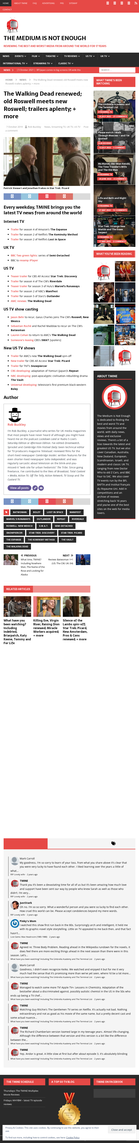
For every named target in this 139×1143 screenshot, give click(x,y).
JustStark (26, 902)
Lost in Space (55, 512)
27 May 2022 (105, 210)
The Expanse (13, 539)
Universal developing (24, 384)
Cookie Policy (72, 1137)
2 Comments (119, 241)
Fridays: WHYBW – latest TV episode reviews (23, 1102)
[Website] (35, 488)
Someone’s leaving (22, 340)
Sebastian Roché (21, 326)
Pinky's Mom (28, 921)
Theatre (51, 56)
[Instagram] (122, 3)
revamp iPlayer (29, 260)
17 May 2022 (105, 241)
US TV (89, 56)
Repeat (61, 519)
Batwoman (20, 512)
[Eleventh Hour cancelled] (125, 356)
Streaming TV (41, 63)
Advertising (48, 3)
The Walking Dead (17, 546)
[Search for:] (117, 69)
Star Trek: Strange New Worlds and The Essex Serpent (111, 229)
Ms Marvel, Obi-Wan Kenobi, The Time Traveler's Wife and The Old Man (114, 167)
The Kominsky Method (41, 539)
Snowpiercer (14, 532)
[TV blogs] (69, 1112)
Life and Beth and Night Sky (112, 199)
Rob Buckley (34, 126)
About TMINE (20, 3)
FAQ (35, 3)
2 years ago (32, 874)
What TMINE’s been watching (109, 82)
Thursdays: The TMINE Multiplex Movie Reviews (21, 1092)
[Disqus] (47, 695)
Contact (7, 9)
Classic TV (64, 63)
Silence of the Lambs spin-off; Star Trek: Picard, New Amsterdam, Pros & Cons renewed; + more (75, 630)
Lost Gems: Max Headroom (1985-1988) (28, 936)
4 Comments (119, 179)
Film (34, 56)
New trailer (18, 361)
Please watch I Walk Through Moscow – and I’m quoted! (113, 136)
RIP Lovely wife (17, 874)
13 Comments (120, 210)
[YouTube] (129, 3)
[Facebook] (107, 3)
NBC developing (20, 376)
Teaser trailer (19, 276)
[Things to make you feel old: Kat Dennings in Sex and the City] (125, 271)
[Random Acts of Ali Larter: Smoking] (104, 271)
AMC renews (18, 301)
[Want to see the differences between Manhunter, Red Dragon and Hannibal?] (104, 356)
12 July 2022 (105, 147)
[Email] (41, 488)
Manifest (75, 512)
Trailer (15, 229)
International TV (14, 63)
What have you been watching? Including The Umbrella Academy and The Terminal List (51, 959)
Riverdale (78, 519)
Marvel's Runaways (18, 519)
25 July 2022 (105, 116)
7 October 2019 (14, 126)
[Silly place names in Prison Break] (104, 335)
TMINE (24, 880)
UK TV (103, 56)
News (6, 56)
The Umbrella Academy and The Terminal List (114, 105)
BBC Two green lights (24, 255)
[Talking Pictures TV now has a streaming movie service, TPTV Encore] (125, 313)
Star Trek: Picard (71, 532)
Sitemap (73, 3)
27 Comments (120, 116)
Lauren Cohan (19, 335)
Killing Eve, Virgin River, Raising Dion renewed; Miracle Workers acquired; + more (46, 628)
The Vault (67, 539)
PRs (62, 3)
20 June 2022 (105, 179)
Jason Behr (17, 317)
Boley (36, 512)
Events (19, 56)
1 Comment (119, 147)
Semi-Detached (64, 525)
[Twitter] (114, 3)
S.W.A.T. (43, 525)
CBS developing (20, 371)
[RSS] (136, 3)
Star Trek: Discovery (41, 532)
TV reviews (70, 56)
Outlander (43, 519)
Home (6, 3)
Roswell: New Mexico (19, 525)
